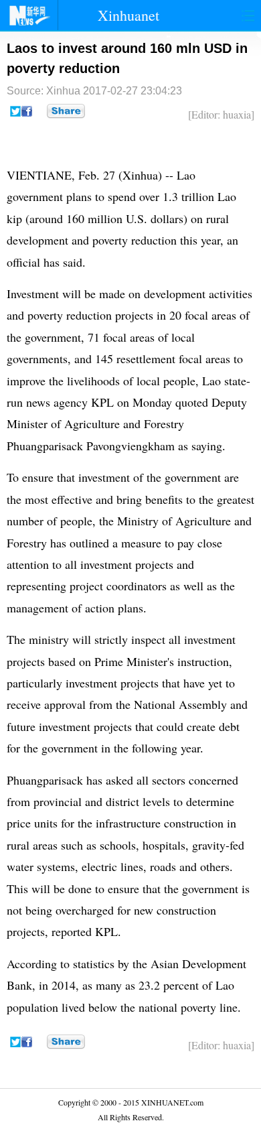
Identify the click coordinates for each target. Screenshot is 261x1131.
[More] (66, 111)
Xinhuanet (128, 15)
